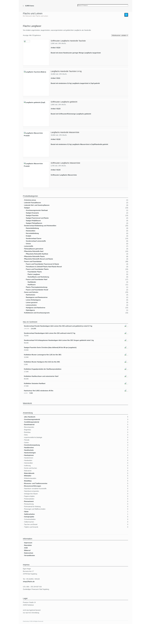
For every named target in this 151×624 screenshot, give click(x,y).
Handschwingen (30, 453)
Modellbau (28, 481)
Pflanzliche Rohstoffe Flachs (34, 256)
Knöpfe (28, 236)
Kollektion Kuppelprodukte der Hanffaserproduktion (42, 369)
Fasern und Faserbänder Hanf (36, 279)
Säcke (26, 511)
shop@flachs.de (29, 581)
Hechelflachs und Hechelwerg (38, 277)
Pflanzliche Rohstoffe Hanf (33, 251)
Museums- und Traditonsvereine (35, 483)
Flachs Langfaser (34, 274)
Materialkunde (29, 473)
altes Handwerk (29, 417)
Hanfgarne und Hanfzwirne (35, 307)
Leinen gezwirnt (31, 302)
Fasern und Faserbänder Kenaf (37, 290)
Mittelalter (27, 476)
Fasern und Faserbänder (33, 261)
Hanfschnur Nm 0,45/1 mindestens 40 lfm (38, 390)
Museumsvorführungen (32, 486)
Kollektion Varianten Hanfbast (34, 383)
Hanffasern (32, 284)
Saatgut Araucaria (32, 213)
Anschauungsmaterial (32, 419)
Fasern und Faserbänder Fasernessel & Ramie (42, 264)
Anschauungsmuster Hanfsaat (37, 210)
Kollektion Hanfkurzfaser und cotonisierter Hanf (41, 376)
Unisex (28, 243)
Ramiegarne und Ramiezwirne (36, 297)
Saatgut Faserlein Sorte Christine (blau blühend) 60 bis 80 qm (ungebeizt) (50, 347)
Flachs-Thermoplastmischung (36, 287)
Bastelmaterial (29, 424)
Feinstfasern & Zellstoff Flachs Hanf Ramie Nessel (44, 266)
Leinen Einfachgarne (33, 300)
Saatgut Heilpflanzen (33, 220)
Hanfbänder (32, 282)
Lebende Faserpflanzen (32, 202)
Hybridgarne (30, 310)
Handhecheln (29, 450)
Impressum (28, 543)
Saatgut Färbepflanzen (34, 223)
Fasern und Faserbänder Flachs (37, 269)
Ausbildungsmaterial (31, 422)
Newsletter (28, 545)
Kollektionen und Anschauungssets (37, 313)
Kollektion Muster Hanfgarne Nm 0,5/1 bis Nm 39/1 (42, 362)
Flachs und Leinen (32, 13)
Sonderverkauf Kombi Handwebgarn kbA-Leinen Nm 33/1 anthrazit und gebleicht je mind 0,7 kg (58, 326)
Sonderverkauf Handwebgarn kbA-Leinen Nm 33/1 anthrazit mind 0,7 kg (49, 333)
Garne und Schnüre (31, 292)
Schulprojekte (29, 517)
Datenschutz (28, 553)
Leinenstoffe (28, 246)
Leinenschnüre (31, 305)
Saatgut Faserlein (32, 215)
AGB (26, 548)
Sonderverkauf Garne (33, 238)
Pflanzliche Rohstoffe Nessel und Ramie (38, 259)
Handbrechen (29, 447)
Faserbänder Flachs (35, 272)
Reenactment (29, 501)
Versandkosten (29, 555)
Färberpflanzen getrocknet (33, 249)
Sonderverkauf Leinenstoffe (36, 241)
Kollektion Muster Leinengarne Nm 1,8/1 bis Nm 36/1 (42, 355)
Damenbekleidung (32, 228)
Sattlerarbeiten (29, 514)
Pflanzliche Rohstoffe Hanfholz (37, 254)
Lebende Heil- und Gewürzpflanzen (36, 205)
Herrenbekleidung (32, 233)
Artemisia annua (30, 200)
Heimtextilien (30, 231)
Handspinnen (29, 455)
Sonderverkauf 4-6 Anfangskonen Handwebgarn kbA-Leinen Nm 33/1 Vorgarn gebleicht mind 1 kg (59, 340)
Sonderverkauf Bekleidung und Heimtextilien (40, 225)
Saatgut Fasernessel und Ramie (37, 218)
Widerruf (27, 550)
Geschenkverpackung (32, 445)
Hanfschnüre (30, 295)
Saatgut (27, 208)
